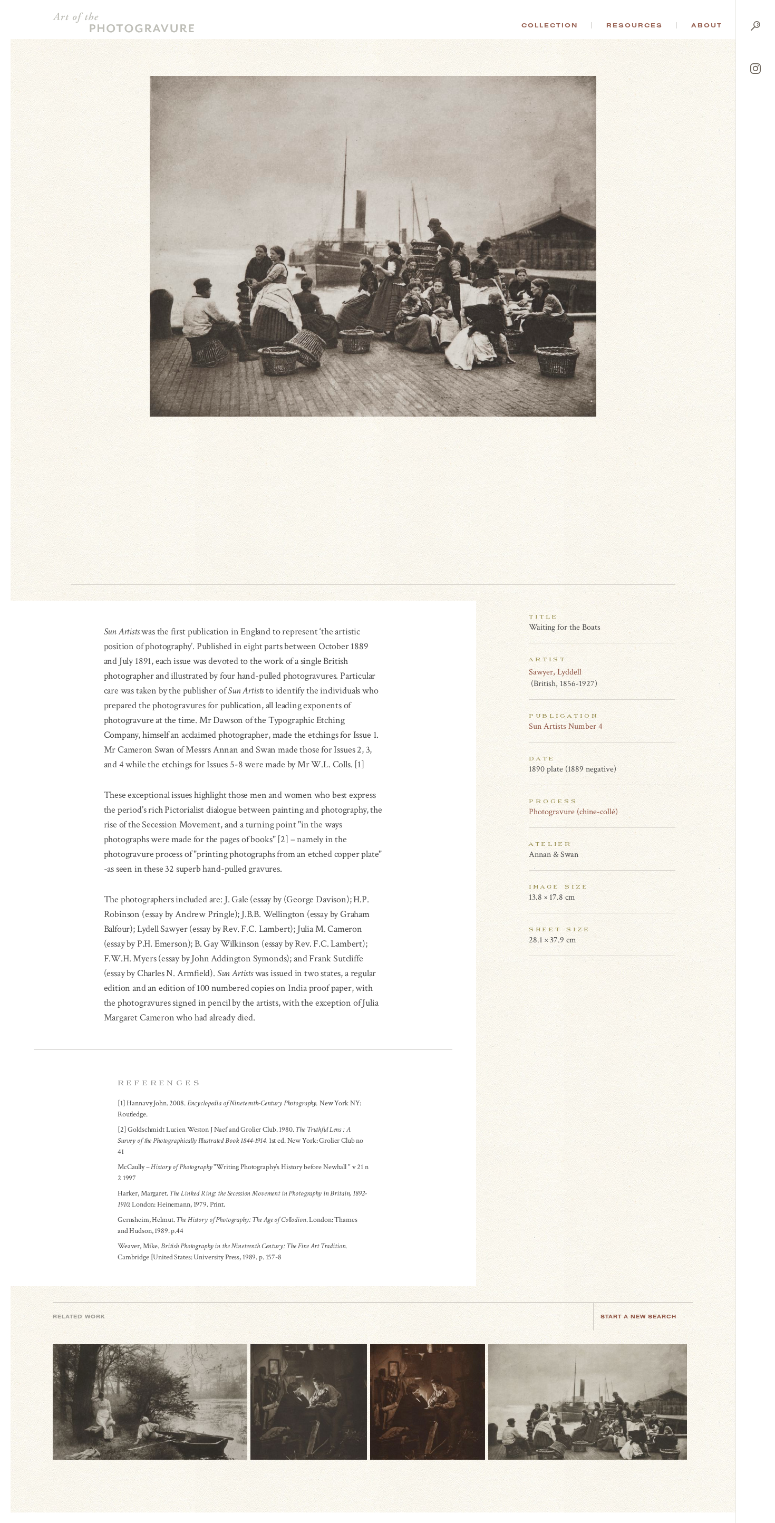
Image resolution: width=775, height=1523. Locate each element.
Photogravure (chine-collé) (573, 811)
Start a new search (638, 1316)
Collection (549, 25)
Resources (634, 25)
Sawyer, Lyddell (555, 672)
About (706, 25)
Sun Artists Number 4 (566, 726)
